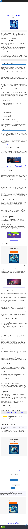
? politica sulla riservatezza (15, 526)
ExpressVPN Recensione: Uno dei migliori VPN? (13, 518)
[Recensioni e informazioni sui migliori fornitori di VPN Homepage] (1, 1)
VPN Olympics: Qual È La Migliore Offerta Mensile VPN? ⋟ (17, 460)
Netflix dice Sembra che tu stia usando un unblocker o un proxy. (13, 276)
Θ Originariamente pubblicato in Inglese (14, 470)
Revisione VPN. (21, 463)
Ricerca (13, 488)
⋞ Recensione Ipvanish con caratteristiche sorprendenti (11, 458)
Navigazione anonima (14, 252)
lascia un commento (14, 479)
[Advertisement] (14, 7)
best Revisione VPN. (14, 465)
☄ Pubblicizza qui (24, 526)
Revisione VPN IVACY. (7, 463)
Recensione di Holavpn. (14, 520)
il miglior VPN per (15, 463)
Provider (16, 17)
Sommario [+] (14, 30)
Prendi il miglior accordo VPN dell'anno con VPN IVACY (14, 59)
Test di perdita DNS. (5, 144)
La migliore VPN (14, 0)
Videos (8, 526)
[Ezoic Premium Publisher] (3, 527)
